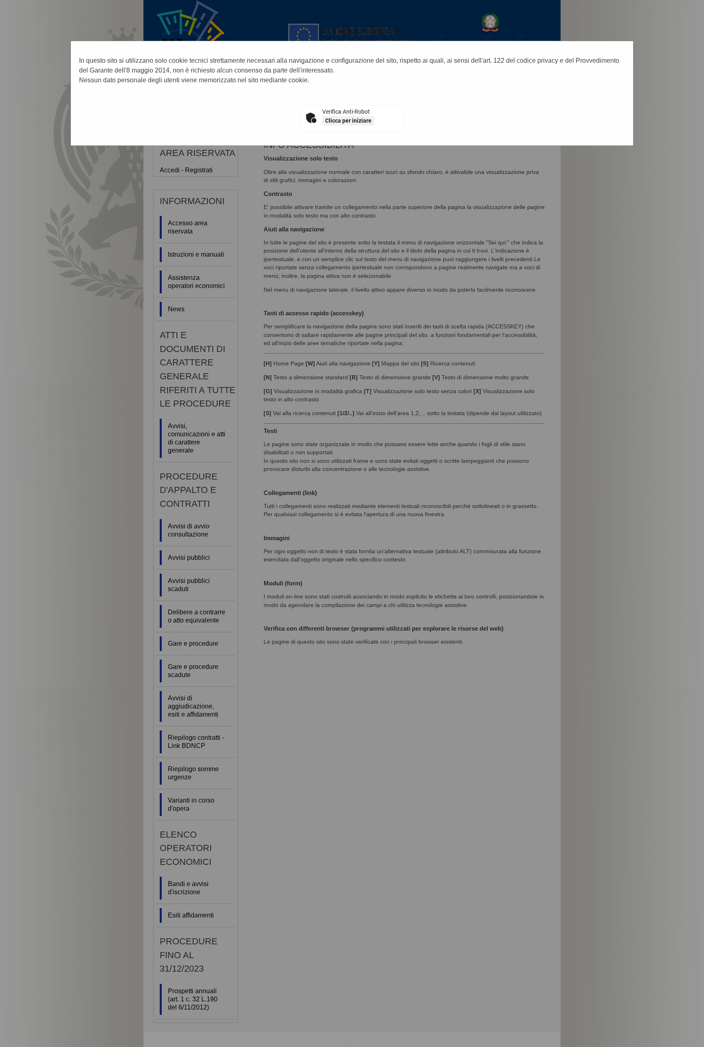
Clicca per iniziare (348, 120)
